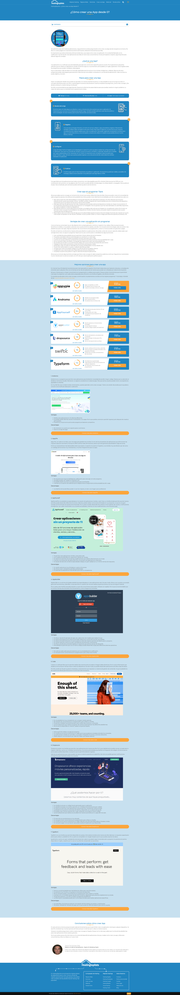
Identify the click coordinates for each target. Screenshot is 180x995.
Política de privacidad (121, 979)
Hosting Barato (107, 983)
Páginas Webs (84, 2)
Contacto (118, 977)
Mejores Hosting (74, 2)
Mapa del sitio (119, 985)
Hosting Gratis (106, 987)
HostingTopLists (55, 6)
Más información (77, 993)
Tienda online (116, 2)
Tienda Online (89, 985)
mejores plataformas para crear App (64, 278)
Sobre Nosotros (120, 973)
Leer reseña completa (77, 290)
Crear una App (101, 2)
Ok (129, 993)
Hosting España (107, 977)
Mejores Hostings (108, 973)
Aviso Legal (119, 983)
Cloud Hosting (106, 985)
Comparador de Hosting (92, 973)
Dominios (92, 2)
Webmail (108, 2)
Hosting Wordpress (107, 979)
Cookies (118, 981)
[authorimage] (57, 949)
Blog (117, 987)
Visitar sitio (117, 287)
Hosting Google (107, 981)
